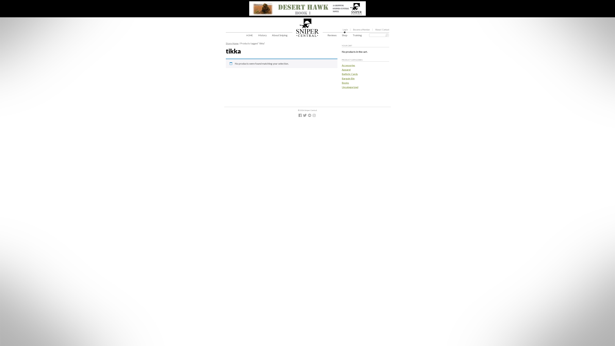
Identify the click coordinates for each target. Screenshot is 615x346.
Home (249, 35)
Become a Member (361, 30)
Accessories (348, 65)
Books (345, 82)
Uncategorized (350, 87)
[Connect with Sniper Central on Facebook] (301, 116)
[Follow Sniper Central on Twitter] (305, 116)
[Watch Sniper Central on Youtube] (310, 116)
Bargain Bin (348, 78)
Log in (345, 30)
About (382, 30)
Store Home (232, 43)
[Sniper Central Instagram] (314, 116)
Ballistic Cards (350, 73)
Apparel (346, 69)
